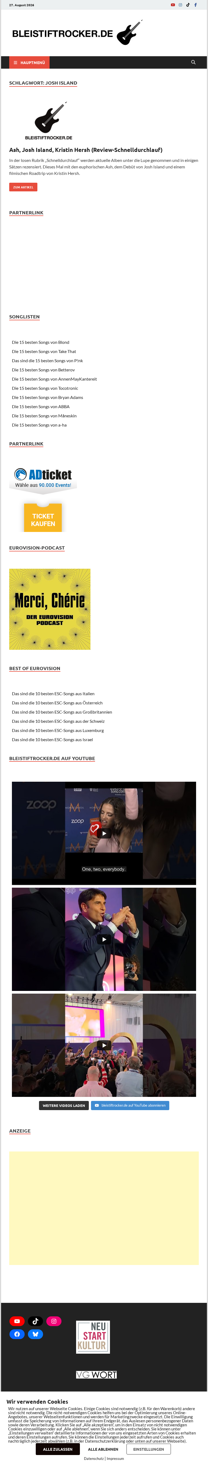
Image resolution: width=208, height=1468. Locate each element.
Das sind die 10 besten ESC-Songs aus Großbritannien (62, 711)
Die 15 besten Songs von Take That (44, 351)
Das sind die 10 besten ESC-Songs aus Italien (53, 693)
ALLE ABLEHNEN (103, 1449)
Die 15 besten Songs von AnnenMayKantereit (54, 378)
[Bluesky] (35, 1334)
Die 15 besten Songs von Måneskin (44, 415)
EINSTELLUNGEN (148, 1449)
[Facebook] (195, 4)
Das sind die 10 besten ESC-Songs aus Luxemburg (58, 730)
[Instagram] (180, 4)
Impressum (115, 1458)
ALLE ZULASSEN (58, 1449)
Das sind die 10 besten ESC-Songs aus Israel (52, 739)
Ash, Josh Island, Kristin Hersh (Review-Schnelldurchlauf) (85, 149)
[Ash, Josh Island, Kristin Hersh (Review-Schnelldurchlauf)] (104, 121)
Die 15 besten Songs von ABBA (41, 406)
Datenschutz (94, 1458)
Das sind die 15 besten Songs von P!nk (47, 360)
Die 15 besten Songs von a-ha (39, 424)
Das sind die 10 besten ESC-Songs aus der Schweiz (58, 721)
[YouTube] (173, 4)
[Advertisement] (104, 1208)
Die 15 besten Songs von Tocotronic (45, 388)
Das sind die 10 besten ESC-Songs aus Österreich (57, 702)
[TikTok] (188, 4)
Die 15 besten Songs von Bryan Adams (47, 397)
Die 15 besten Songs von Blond (40, 342)
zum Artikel (21, 186)
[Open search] (193, 62)
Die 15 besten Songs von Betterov (43, 369)
